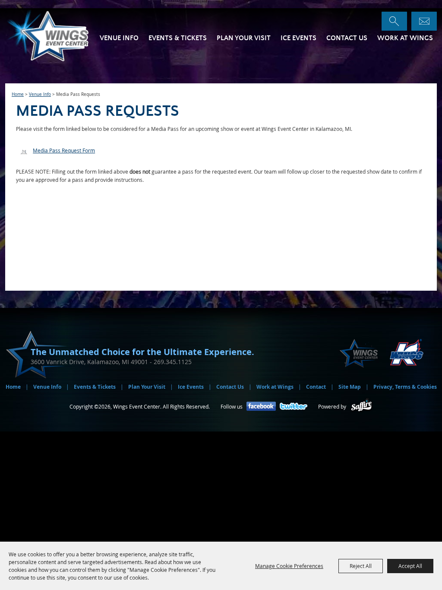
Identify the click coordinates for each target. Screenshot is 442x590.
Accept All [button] (410, 565)
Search (394, 21)
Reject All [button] (361, 565)
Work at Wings (405, 38)
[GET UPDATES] (424, 21)
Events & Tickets (177, 38)
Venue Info (119, 38)
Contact (316, 386)
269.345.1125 (173, 362)
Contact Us (346, 38)
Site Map (349, 386)
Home (18, 94)
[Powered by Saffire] (361, 406)
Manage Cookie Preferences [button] (289, 565)
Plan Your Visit (244, 38)
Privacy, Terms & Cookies (405, 386)
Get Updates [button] (424, 21)
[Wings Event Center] (58, 35)
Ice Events (298, 38)
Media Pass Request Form (64, 150)
